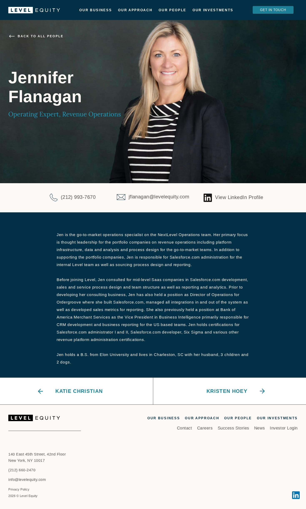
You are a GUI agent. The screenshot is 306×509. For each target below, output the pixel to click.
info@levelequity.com (27, 480)
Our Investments (213, 10)
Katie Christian (79, 391)
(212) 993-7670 (78, 197)
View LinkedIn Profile (239, 197)
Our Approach (135, 10)
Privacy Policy (18, 489)
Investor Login (284, 428)
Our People (172, 10)
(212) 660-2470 (21, 470)
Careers (205, 428)
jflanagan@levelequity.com (159, 196)
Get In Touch (273, 10)
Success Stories (233, 428)
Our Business (95, 10)
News (259, 428)
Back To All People (40, 36)
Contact (184, 428)
